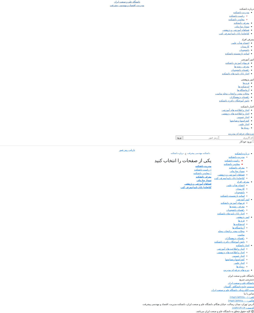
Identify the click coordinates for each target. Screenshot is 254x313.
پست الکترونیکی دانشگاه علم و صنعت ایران (232, 290)
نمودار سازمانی (241, 26)
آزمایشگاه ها (243, 90)
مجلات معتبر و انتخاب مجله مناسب (232, 93)
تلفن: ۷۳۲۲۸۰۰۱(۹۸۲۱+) (242, 297)
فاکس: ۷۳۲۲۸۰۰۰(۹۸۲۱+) (241, 300)
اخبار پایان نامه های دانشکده (235, 73)
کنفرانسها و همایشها (239, 120)
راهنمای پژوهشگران (239, 97)
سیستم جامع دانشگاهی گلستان (239, 286)
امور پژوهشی (242, 217)
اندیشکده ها (243, 86)
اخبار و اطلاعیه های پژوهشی (235, 113)
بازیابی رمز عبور (127, 150)
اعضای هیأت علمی (240, 43)
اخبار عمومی (243, 117)
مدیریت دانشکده (241, 12)
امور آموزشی (242, 199)
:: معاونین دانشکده (202, 173)
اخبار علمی (244, 124)
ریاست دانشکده (237, 16)
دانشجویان (244, 50)
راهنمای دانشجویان (240, 70)
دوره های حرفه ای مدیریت (241, 133)
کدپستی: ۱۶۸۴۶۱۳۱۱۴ (243, 307)
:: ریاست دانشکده (202, 169)
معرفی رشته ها (241, 66)
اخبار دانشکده (242, 245)
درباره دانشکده (242, 153)
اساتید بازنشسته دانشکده (237, 53)
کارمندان (245, 46)
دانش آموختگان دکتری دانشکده (234, 100)
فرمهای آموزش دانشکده (237, 63)
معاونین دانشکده (237, 19)
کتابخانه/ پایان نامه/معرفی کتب (234, 33)
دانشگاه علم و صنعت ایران (241, 283)
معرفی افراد (243, 181)
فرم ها (246, 83)
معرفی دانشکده (241, 23)
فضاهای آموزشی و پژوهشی (235, 30)
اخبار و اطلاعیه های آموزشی (235, 110)
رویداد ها (245, 127)
